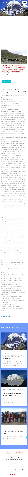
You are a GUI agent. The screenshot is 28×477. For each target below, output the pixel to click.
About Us (16, 456)
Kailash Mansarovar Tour (14, 458)
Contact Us (22, 11)
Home (20, 9)
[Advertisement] (14, 31)
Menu (24, 2)
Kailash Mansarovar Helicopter (14, 460)
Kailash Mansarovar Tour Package (13, 432)
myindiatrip (15, 471)
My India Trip (9, 2)
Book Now (6, 81)
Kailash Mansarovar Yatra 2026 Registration (13, 395)
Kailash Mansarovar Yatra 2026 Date (13, 357)
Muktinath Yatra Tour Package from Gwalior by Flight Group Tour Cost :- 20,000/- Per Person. (13, 69)
